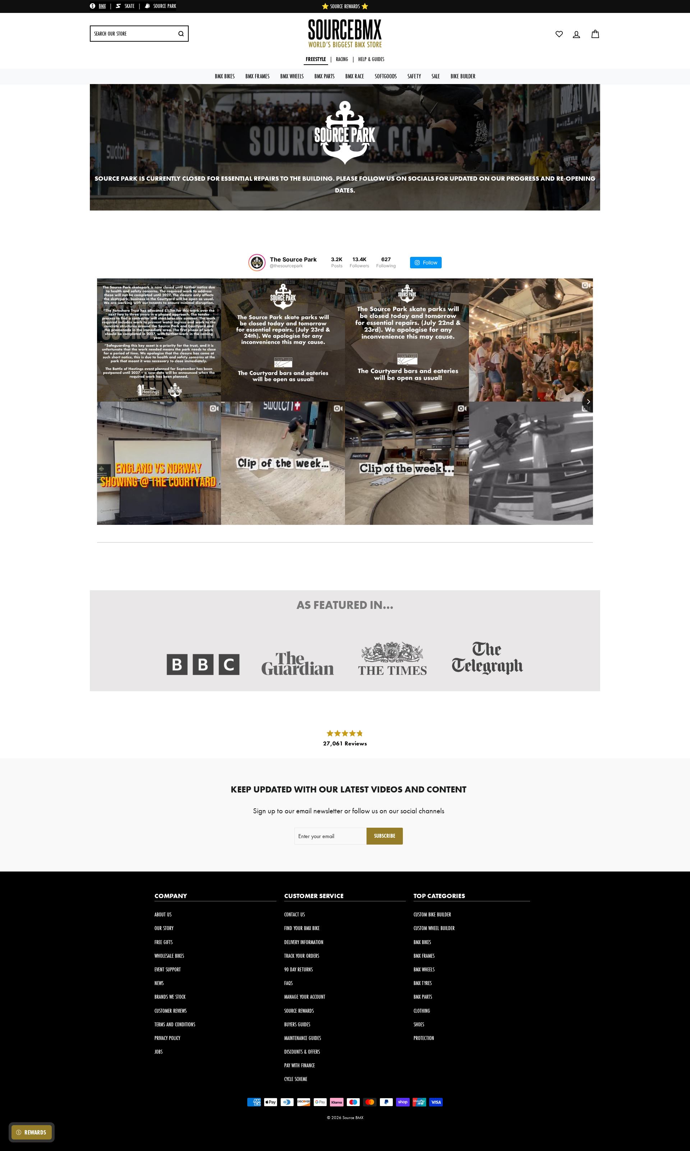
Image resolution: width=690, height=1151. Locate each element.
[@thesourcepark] (257, 262)
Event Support (168, 969)
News (159, 983)
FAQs (288, 983)
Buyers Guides (297, 1024)
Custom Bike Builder (432, 914)
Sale (436, 76)
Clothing (422, 1010)
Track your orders (301, 956)
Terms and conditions (175, 1024)
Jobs (158, 1051)
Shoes (419, 1024)
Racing (342, 59)
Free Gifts (163, 942)
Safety (414, 76)
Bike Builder (463, 76)
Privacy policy (167, 1038)
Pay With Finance (299, 1065)
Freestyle (316, 59)
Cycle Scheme (295, 1079)
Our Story (164, 928)
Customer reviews (171, 1010)
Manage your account (304, 996)
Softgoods (386, 76)
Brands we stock (170, 996)
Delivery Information (303, 942)
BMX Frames (257, 76)
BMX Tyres (423, 983)
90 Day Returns (298, 969)
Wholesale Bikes (169, 956)
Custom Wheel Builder (434, 928)
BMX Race (354, 76)
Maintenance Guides (302, 1038)
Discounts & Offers (302, 1051)
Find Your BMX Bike (301, 928)
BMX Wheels (292, 76)
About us (163, 914)
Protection (424, 1038)
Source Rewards (299, 1010)
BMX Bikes (225, 76)
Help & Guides (371, 59)
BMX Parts (324, 76)
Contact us (294, 914)
